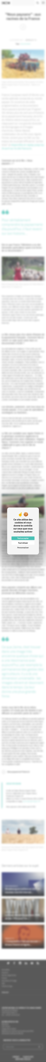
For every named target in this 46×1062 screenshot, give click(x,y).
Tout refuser (23, 543)
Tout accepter (23, 538)
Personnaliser (23, 547)
